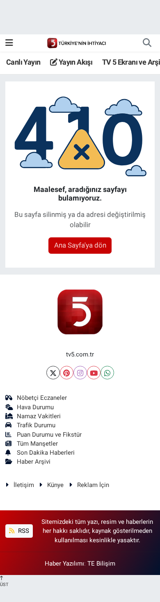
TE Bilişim (101, 563)
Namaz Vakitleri (39, 416)
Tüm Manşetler (37, 443)
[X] (53, 372)
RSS (22, 530)
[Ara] (147, 43)
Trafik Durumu (36, 425)
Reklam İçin (93, 485)
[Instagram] (80, 372)
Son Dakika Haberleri (46, 452)
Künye (55, 485)
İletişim (24, 485)
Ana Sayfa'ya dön (80, 245)
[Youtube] (94, 372)
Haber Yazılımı (64, 563)
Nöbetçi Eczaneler (42, 397)
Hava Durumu (35, 407)
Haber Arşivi (33, 461)
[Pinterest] (66, 372)
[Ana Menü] (9, 42)
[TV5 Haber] (76, 42)
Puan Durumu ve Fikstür (49, 434)
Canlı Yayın (23, 62)
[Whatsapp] (107, 372)
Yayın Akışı (74, 62)
